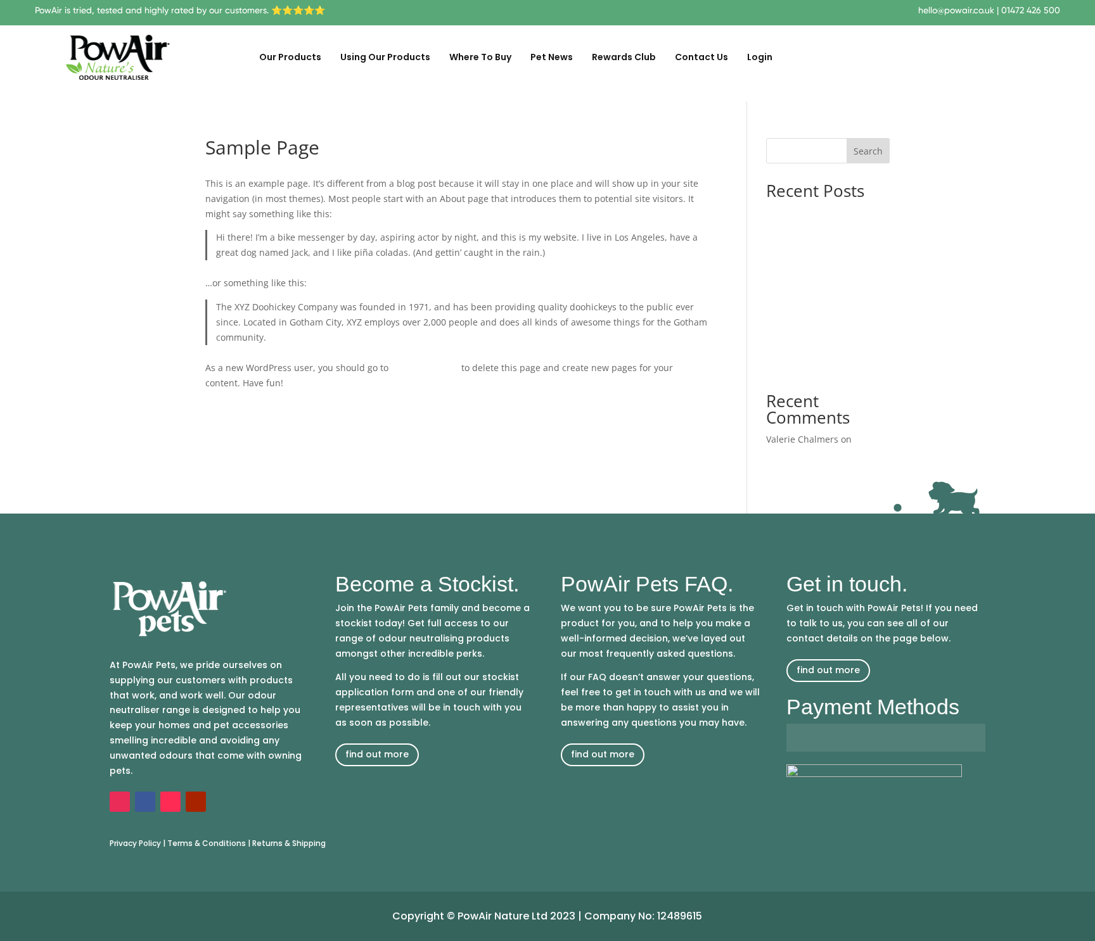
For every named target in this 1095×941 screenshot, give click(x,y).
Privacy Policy (135, 843)
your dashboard (425, 368)
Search (868, 151)
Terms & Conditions (206, 843)
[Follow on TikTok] (170, 802)
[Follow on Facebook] (145, 802)
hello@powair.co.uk (956, 10)
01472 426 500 (1030, 10)
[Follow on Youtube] (196, 802)
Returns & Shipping (289, 843)
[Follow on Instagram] (120, 802)
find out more (377, 754)
